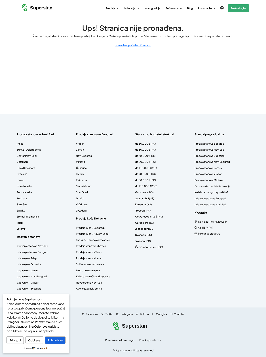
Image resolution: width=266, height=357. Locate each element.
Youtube (179, 314)
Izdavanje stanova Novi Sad (32, 245)
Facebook (92, 314)
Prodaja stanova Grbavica (91, 245)
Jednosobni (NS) (144, 198)
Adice (20, 143)
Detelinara (23, 161)
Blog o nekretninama (88, 270)
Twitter (109, 314)
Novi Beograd (84, 155)
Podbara (22, 198)
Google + (161, 314)
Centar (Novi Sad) (27, 155)
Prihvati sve (55, 340)
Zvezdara (81, 210)
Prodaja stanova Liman (89, 258)
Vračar (80, 143)
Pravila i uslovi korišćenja (119, 340)
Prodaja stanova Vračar (208, 173)
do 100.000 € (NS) (146, 167)
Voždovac (82, 204)
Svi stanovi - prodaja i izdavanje (212, 186)
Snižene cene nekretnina (90, 264)
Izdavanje (130, 8)
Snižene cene (174, 8)
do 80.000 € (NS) (145, 161)
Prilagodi (15, 340)
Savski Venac (83, 186)
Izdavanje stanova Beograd (32, 252)
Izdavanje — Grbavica (29, 264)
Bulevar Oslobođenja (29, 149)
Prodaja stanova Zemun (208, 167)
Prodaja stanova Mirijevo (209, 180)
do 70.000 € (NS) (145, 155)
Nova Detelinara (26, 167)
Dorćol (80, 198)
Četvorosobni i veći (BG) (149, 247)
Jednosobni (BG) (144, 228)
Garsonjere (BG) (144, 222)
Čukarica (81, 167)
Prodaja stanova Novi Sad (209, 149)
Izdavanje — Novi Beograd (32, 276)
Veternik (21, 228)
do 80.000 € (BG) (145, 180)
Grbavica (22, 173)
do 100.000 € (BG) (146, 186)
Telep (20, 222)
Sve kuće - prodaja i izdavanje (93, 239)
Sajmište (22, 204)
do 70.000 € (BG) (145, 173)
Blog (190, 8)
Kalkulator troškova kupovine (93, 276)
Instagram (126, 314)
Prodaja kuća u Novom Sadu (92, 233)
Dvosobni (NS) (143, 204)
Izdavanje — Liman (27, 270)
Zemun (80, 149)
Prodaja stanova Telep (89, 252)
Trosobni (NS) (143, 210)
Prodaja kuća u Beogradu (90, 227)
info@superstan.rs (209, 233)
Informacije (205, 8)
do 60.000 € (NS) (145, 149)
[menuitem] (222, 8)
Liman (20, 180)
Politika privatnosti (150, 340)
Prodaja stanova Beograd (209, 143)
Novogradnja (152, 8)
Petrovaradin (24, 192)
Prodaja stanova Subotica (210, 155)
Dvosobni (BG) (143, 234)
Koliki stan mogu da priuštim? (211, 192)
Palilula (80, 173)
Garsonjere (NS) (144, 192)
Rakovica (81, 180)
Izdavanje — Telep (27, 258)
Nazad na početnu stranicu (133, 45)
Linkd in (144, 314)
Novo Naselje (24, 186)
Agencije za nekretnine (89, 288)
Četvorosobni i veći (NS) (149, 216)
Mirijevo (80, 161)
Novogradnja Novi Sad (89, 282)
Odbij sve (34, 340)
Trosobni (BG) (143, 241)
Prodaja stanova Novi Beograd (212, 161)
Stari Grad (82, 192)
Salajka (21, 210)
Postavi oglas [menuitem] (238, 8)
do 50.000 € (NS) (145, 143)
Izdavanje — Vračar (28, 282)
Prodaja (110, 8)
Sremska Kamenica (28, 216)
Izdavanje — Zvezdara (29, 288)
